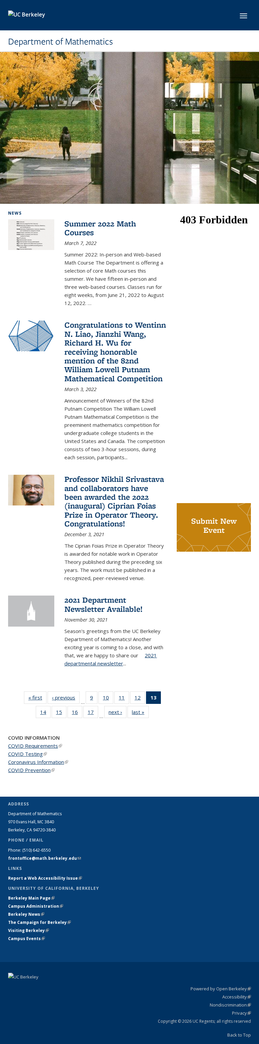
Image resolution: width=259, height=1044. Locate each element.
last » (140, 712)
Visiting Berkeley (28, 930)
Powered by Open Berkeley (221, 989)
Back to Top (239, 1035)
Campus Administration (35, 906)
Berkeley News (26, 914)
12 (140, 699)
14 (45, 713)
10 (108, 699)
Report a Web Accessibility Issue (45, 878)
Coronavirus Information (38, 762)
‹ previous (66, 697)
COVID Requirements (35, 745)
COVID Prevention (31, 770)
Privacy (241, 1013)
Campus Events (26, 938)
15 (61, 713)
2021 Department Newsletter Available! (103, 604)
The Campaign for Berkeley (39, 922)
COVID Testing (27, 753)
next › (117, 712)
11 (124, 699)
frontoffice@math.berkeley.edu (44, 858)
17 (93, 713)
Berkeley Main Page (31, 898)
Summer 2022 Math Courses (100, 228)
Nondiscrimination (230, 1005)
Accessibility (236, 997)
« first (37, 697)
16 (77, 713)
